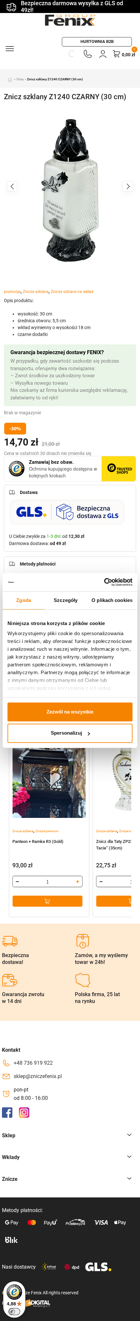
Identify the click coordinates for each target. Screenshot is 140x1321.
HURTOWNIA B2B (97, 41)
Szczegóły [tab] (65, 600)
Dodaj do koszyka (47, 901)
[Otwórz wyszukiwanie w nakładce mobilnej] (71, 54)
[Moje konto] (103, 54)
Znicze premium (47, 831)
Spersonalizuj (66, 733)
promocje (12, 291)
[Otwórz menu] (9, 48)
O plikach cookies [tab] (112, 600)
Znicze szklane (36, 291)
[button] (128, 186)
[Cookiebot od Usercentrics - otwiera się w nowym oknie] (104, 582)
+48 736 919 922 (33, 1063)
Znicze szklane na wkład (72, 291)
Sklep (20, 79)
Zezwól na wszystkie (70, 711)
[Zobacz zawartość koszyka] (116, 53)
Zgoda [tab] (23, 600)
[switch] (14, 1311)
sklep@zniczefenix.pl (38, 1076)
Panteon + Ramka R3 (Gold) (37, 841)
